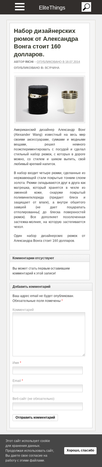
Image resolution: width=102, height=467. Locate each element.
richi (29, 61)
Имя (16, 363)
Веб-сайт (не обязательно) (33, 399)
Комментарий (23, 310)
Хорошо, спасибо (80, 450)
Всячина (52, 67)
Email (17, 381)
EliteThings (52, 8)
